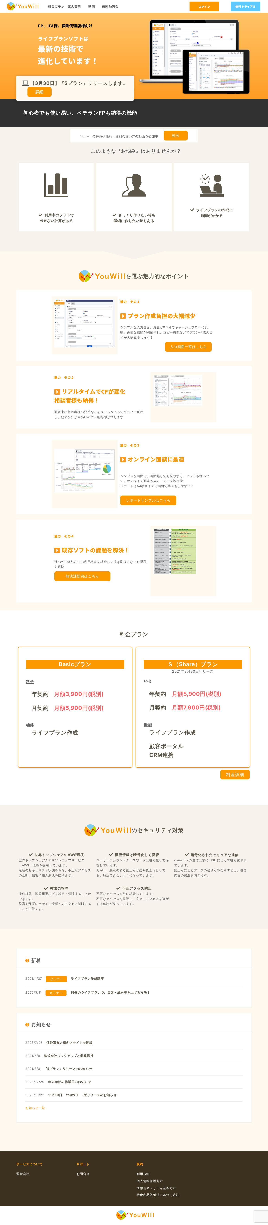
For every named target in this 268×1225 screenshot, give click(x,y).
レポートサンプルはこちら (148, 500)
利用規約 (143, 1174)
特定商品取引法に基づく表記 (158, 1195)
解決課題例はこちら (82, 576)
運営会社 (22, 1174)
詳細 (40, 92)
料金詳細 (235, 774)
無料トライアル (245, 6)
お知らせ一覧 (35, 1108)
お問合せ (83, 1174)
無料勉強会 (110, 6)
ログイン (204, 7)
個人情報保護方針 (150, 1181)
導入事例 (74, 6)
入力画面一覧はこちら (188, 347)
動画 (91, 6)
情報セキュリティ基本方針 (156, 1188)
